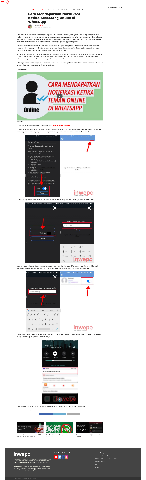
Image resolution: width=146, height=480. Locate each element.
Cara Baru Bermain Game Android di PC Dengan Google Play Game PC (29, 435)
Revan (41, 25)
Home (30, 10)
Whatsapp (37, 410)
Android (27, 410)
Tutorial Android (38, 10)
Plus (32, 410)
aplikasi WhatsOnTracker (61, 125)
